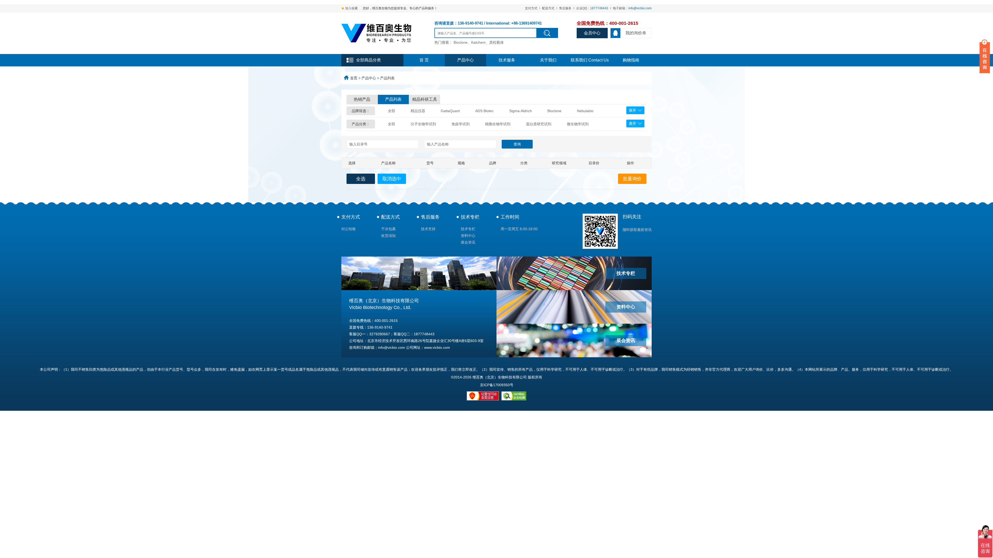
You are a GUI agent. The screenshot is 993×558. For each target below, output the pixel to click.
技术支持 (428, 229)
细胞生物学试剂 (497, 124)
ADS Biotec (484, 111)
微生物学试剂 (578, 124)
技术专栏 (470, 217)
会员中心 (592, 33)
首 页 (424, 60)
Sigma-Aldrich (520, 111)
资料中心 (468, 236)
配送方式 (548, 8)
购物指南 (631, 60)
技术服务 (507, 60)
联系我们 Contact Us (590, 60)
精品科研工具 (424, 99)
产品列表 (387, 78)
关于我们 (548, 60)
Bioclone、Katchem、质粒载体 (479, 42)
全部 (391, 111)
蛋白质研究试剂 (538, 124)
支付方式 (531, 8)
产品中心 (465, 60)
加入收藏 (351, 8)
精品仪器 (418, 111)
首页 (353, 78)
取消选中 (391, 178)
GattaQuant (450, 111)
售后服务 (565, 8)
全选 (360, 178)
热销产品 (362, 99)
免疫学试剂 (461, 124)
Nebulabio (585, 111)
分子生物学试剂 (423, 124)
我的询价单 (636, 33)
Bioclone (554, 111)
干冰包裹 (388, 229)
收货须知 (388, 236)
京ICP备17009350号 (496, 385)
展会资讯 (468, 242)
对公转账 (348, 229)
